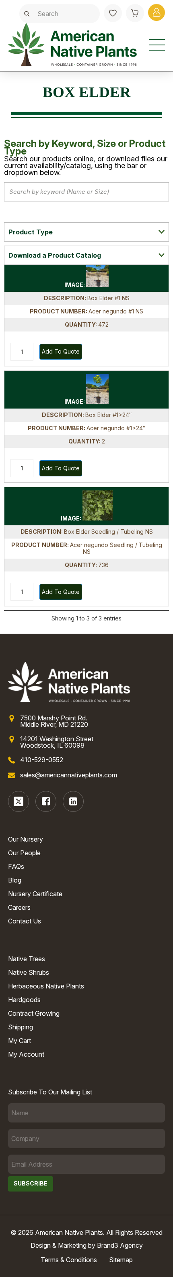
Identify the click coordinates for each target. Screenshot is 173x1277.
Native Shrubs (28, 972)
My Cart (19, 1041)
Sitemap (121, 1260)
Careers (19, 907)
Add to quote (61, 351)
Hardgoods (24, 1000)
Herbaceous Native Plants (46, 986)
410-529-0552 (41, 759)
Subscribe (30, 1183)
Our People (24, 853)
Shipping (20, 1027)
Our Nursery (25, 839)
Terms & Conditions (69, 1260)
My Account (26, 1054)
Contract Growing (34, 1013)
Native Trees (26, 959)
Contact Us (24, 921)
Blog (14, 880)
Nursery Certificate (35, 894)
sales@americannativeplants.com (68, 775)
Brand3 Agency (120, 1245)
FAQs (16, 866)
